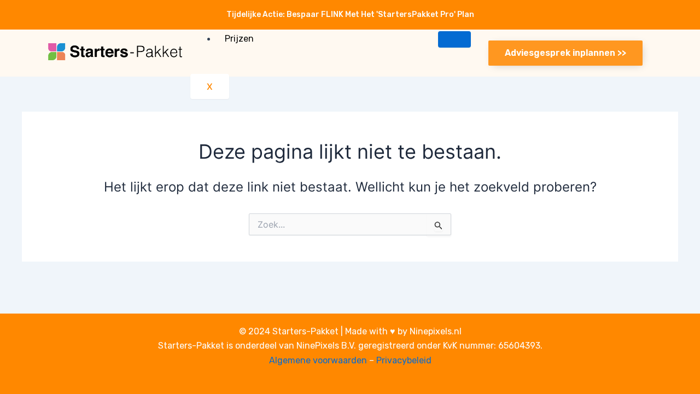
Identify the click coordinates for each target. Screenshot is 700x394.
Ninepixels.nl (436, 331)
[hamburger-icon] (454, 39)
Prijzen (239, 38)
